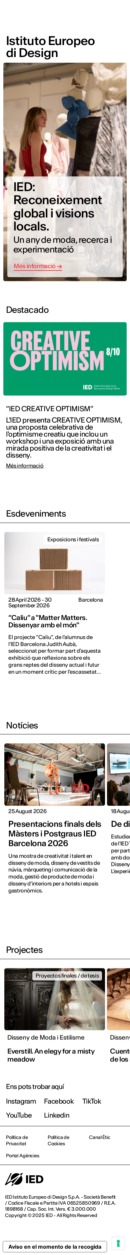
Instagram (21, 1101)
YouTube (19, 1115)
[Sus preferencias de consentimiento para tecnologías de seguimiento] (118, 1243)
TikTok (91, 1101)
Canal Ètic (99, 1137)
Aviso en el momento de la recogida (54, 1246)
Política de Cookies (58, 1140)
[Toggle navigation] (119, 14)
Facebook (59, 1101)
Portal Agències (22, 1156)
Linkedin (56, 1115)
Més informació (25, 466)
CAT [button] (67, 14)
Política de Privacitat (17, 1140)
